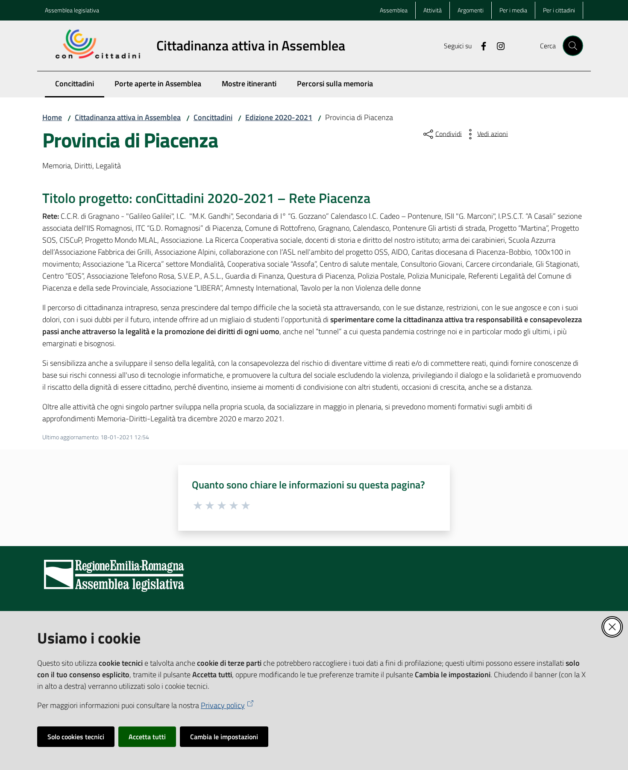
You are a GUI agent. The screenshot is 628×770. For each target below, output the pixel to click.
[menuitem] (74, 84)
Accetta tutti (147, 737)
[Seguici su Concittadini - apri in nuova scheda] (480, 45)
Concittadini (213, 117)
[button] (573, 45)
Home (52, 117)
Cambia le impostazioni (224, 737)
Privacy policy (223, 705)
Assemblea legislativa (72, 10)
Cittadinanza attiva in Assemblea (128, 117)
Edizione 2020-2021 (278, 117)
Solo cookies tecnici (75, 737)
